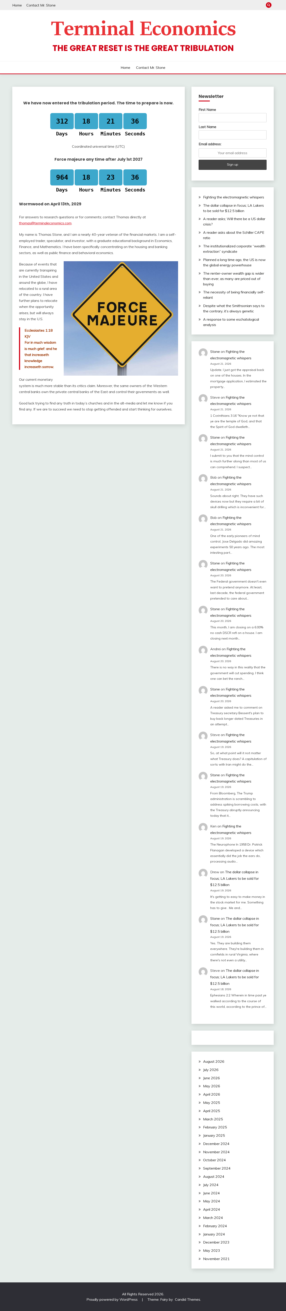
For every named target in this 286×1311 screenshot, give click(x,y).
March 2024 (213, 1217)
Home (17, 5)
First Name (207, 109)
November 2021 (216, 1258)
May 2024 (211, 1201)
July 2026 (211, 1069)
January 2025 (214, 1135)
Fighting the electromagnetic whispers (233, 197)
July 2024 (211, 1185)
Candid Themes (187, 1299)
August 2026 (213, 1061)
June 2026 (211, 1078)
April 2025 (211, 1111)
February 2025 (215, 1127)
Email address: (210, 144)
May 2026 (211, 1086)
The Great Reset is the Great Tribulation (143, 48)
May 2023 (211, 1250)
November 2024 (216, 1152)
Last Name (207, 126)
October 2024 (214, 1160)
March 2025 (213, 1119)
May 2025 (211, 1102)
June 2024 (211, 1193)
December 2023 (216, 1242)
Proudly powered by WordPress (112, 1299)
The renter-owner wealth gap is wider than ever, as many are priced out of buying (233, 278)
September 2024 (217, 1168)
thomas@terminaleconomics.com (45, 223)
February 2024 (215, 1226)
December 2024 (216, 1143)
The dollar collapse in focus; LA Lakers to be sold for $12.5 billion (234, 878)
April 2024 (211, 1209)
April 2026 (211, 1094)
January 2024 (214, 1234)
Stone (215, 351)
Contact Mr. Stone (41, 5)
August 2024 (213, 1176)
